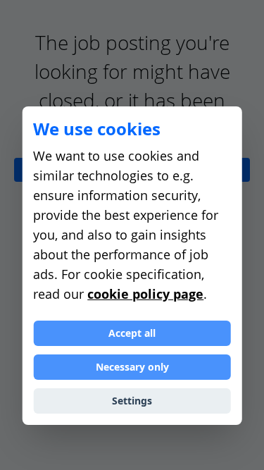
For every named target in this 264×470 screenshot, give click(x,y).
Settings (132, 400)
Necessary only (132, 366)
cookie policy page (145, 293)
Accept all (132, 333)
